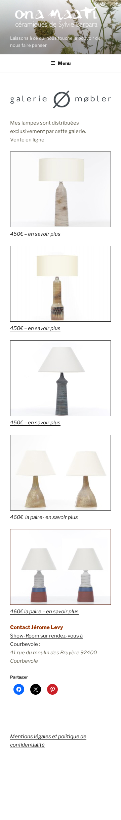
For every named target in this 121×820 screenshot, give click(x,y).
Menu (64, 63)
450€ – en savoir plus (35, 234)
